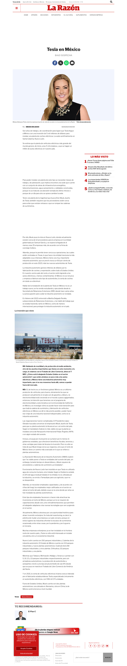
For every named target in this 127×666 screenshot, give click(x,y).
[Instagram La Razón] (99, 646)
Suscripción (59, 660)
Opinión (34, 15)
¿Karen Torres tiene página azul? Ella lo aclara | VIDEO (100, 161)
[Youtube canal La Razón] (107, 646)
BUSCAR (108, 657)
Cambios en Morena (38, 2)
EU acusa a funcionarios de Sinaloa (56, 2)
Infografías (56, 15)
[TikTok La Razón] (103, 646)
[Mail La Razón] (72, 62)
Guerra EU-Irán (27, 2)
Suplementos (81, 15)
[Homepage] (63, 7)
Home (26, 15)
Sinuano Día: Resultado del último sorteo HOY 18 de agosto (100, 168)
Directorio (58, 655)
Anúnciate (58, 658)
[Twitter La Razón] (60, 62)
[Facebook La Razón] (54, 62)
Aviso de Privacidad (61, 663)
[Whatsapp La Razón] (66, 62)
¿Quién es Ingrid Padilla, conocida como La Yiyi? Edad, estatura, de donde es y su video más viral (100, 189)
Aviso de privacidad (26, 653)
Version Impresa (96, 15)
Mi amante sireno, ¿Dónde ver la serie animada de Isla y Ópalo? (99, 174)
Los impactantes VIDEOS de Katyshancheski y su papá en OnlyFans (98, 181)
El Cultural (68, 15)
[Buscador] (111, 2)
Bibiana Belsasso (32, 127)
